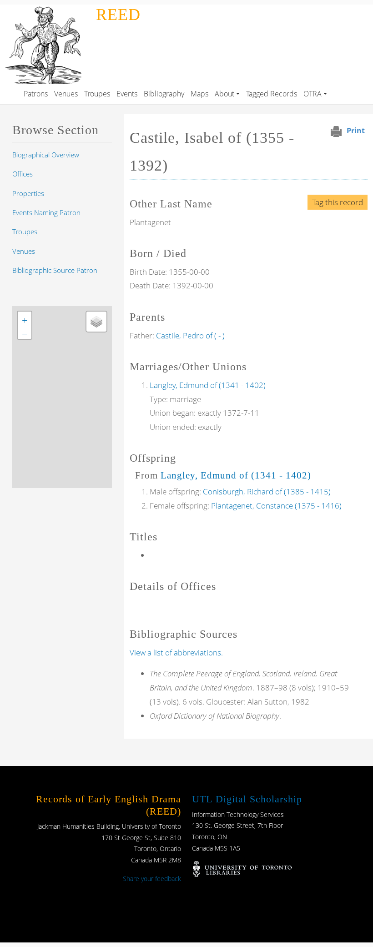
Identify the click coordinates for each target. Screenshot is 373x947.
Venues (66, 94)
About (224, 94)
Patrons (36, 94)
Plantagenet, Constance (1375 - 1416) (276, 505)
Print (356, 131)
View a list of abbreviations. (176, 652)
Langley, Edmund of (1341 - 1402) (208, 385)
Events (126, 94)
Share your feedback (152, 878)
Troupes (97, 94)
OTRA (312, 94)
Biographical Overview (45, 154)
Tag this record (337, 202)
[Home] (46, 11)
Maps (199, 94)
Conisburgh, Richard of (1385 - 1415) (267, 491)
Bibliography (164, 94)
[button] (24, 318)
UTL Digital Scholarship (247, 799)
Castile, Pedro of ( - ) (190, 335)
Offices (22, 173)
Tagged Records (271, 94)
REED (118, 14)
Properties (28, 193)
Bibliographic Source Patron (54, 270)
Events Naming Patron (46, 212)
